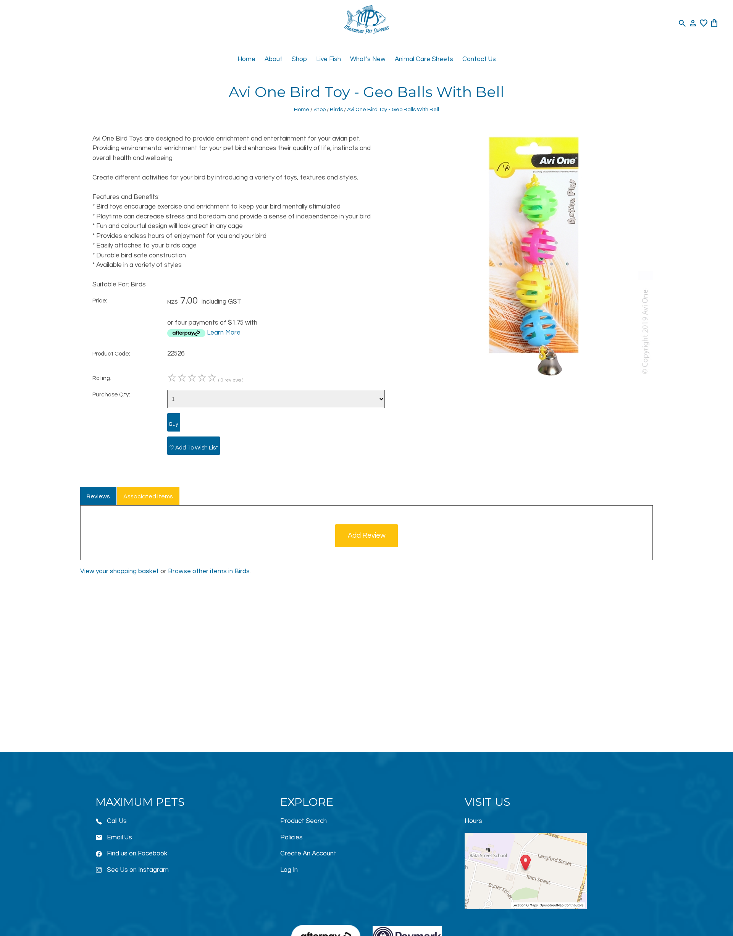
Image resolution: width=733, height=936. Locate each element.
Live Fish (328, 59)
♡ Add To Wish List (193, 448)
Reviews (98, 496)
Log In (289, 869)
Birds (336, 109)
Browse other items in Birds (209, 571)
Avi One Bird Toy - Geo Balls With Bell (393, 109)
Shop (299, 59)
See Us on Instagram (138, 869)
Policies (291, 837)
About (274, 59)
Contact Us (479, 59)
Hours (473, 821)
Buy (173, 424)
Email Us (119, 837)
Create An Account (308, 853)
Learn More (224, 332)
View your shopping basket (119, 571)
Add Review (367, 535)
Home (246, 59)
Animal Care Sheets (424, 59)
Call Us (117, 821)
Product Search (303, 821)
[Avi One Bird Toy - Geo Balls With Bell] (530, 376)
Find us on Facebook (137, 853)
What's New (368, 59)
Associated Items (148, 496)
